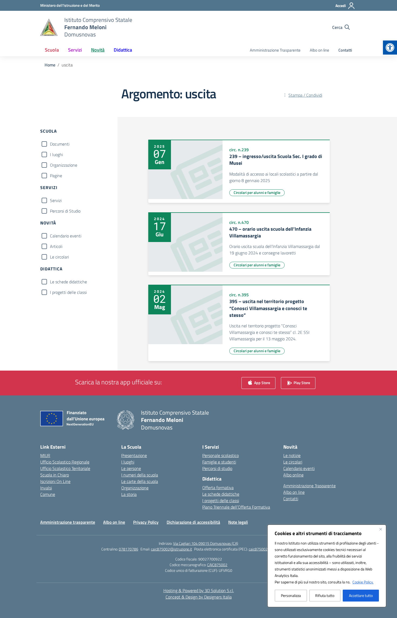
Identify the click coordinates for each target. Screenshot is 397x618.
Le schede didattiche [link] (220, 494)
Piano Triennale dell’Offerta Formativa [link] (236, 507)
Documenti (59, 144)
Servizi (56, 200)
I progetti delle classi (68, 292)
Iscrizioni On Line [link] (55, 481)
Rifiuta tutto (324, 595)
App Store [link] (261, 382)
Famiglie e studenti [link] (219, 462)
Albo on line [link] (319, 50)
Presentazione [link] (134, 455)
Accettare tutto (361, 595)
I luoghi (56, 154)
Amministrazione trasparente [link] (67, 522)
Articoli (56, 246)
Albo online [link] (293, 475)
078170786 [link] (128, 549)
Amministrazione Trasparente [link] (275, 50)
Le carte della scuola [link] (139, 481)
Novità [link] (98, 49)
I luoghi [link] (127, 462)
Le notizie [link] (292, 455)
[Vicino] (380, 529)
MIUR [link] (45, 455)
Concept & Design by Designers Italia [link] (199, 597)
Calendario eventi (65, 236)
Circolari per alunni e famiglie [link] (257, 192)
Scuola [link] (52, 49)
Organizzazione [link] (135, 488)
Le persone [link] (131, 468)
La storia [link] (129, 494)
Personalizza (291, 595)
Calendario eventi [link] (299, 468)
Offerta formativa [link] (218, 487)
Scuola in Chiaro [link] (54, 475)
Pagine (56, 175)
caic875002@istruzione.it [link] (171, 549)
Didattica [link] (123, 49)
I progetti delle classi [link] (220, 500)
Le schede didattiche (68, 281)
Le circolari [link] (292, 462)
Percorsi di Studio (65, 211)
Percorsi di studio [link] (217, 468)
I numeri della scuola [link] (139, 475)
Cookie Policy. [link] (363, 582)
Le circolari (59, 257)
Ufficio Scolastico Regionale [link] (64, 462)
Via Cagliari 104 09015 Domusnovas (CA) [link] (205, 543)
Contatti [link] (345, 50)
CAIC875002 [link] (217, 564)
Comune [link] (47, 494)
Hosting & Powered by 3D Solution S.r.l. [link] (198, 590)
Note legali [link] (238, 522)
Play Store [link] (301, 382)
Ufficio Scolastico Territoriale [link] (65, 468)
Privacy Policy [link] (146, 522)
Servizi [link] (75, 49)
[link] (390, 48)
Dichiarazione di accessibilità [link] (193, 522)
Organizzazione (63, 165)
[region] (326, 566)
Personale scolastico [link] (220, 455)
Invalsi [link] (46, 488)
